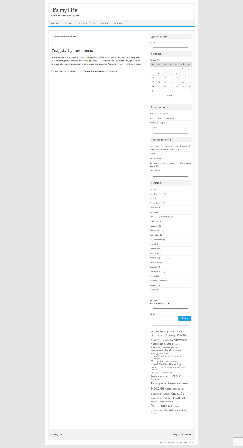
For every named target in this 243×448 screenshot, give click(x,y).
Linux (153, 335)
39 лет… (153, 154)
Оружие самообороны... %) (161, 376)
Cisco (152, 189)
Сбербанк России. (160, 394)
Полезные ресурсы (86, 23)
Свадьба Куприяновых (72, 50)
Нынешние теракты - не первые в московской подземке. (168, 368)
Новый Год (175, 364)
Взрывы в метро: (157, 350)
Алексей (86, 71)
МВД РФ (164, 353)
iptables (171, 331)
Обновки (154, 372)
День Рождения (172, 350)
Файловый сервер (157, 281)
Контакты (118, 23)
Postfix (181, 335)
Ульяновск (160, 405)
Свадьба (113, 71)
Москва (155, 361)
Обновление (165, 372)
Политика (154, 253)
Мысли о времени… (158, 158)
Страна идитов (174, 397)
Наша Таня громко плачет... (170, 361)
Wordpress (189, 442)
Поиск (152, 314)
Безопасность (156, 230)
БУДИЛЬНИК (155, 171)
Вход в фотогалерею (159, 114)
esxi (153, 331)
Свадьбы (71, 71)
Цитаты (153, 285)
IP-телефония (155, 203)
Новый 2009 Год (159, 364)
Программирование (158, 258)
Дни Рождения (156, 240)
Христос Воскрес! (157, 410)
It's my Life (64, 10)
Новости (62, 71)
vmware (180, 340)
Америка (155, 347)
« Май (169, 95)
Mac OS (153, 212)
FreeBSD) (161, 331)
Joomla (180, 331)
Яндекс (154, 413)
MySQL (172, 335)
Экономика (180, 410)
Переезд (155, 379)
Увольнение (166, 401)
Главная (55, 23)
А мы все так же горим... (170, 347)
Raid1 (154, 340)
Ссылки (153, 276)
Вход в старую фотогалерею (162, 118)
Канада (155, 353)
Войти (152, 42)
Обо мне (68, 23)
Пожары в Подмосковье (169, 383)
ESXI (151, 198)
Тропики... (154, 401)
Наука (152, 244)
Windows (153, 226)
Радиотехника (156, 262)
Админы (177, 344)
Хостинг (105, 23)
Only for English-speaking (160, 217)
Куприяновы (102, 71)
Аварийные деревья (162, 344)
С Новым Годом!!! (174, 389)
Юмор (152, 290)
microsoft (163, 335)
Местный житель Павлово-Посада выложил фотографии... (167, 357)
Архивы (153, 301)
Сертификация (156, 272)
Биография (154, 235)
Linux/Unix (154, 208)
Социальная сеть (157, 398)
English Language (156, 194)
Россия (157, 388)
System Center (155, 221)
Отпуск (176, 375)
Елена (93, 71)
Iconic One (163, 442)
